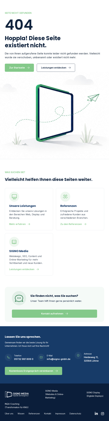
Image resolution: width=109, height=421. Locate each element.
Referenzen (34, 413)
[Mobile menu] (102, 6)
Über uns (9, 413)
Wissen (21, 413)
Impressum (60, 413)
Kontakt (47, 413)
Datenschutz (75, 413)
